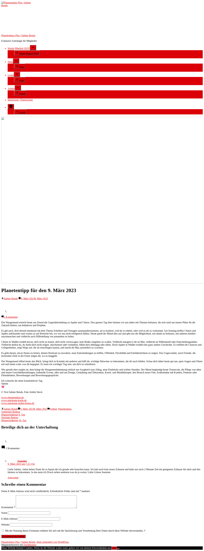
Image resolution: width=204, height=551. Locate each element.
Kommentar (8, 507)
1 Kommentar (11, 317)
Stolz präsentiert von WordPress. (52, 542)
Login (11, 75)
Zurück (22, 113)
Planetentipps (65, 409)
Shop (10, 61)
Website (5, 524)
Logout (17, 83)
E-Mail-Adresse (9, 518)
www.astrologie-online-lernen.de (17, 403)
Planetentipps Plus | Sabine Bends (18, 35)
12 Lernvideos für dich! (26, 56)
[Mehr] (11, 106)
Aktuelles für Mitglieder (26, 97)
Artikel (11, 88)
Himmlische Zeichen (24, 70)
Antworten (13, 477)
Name (4, 512)
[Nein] (118, 548)
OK (114, 548)
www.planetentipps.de (12, 397)
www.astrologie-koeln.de (14, 400)
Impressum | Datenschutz (20, 99)
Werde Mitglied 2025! (19, 48)
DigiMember (29, 545)
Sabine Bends (11, 298)
